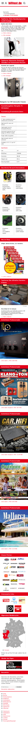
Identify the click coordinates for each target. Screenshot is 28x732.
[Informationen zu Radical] (6, 584)
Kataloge (5, 703)
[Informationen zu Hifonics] (22, 572)
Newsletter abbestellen (8, 689)
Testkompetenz (7, 697)
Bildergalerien (7, 702)
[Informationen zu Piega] (22, 580)
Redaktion (6, 698)
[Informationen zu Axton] (20, 559)
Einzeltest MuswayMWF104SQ (19, 186)
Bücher (5, 695)
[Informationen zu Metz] (20, 575)
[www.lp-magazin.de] (10, 611)
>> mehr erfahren (6, 276)
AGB (4, 714)
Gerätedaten (6, 700)
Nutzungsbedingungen (9, 721)
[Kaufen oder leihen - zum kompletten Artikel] (14, 47)
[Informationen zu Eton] (12, 567)
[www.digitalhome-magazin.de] (6, 603)
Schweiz (6, 650)
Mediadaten (6, 713)
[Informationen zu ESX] (6, 568)
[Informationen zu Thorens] (22, 584)
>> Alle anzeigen (6, 35)
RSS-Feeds (6, 705)
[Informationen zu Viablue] (6, 589)
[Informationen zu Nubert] (14, 580)
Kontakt (5, 719)
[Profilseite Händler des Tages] (14, 665)
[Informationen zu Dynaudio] (14, 563)
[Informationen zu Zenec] (21, 588)
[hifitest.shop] (18, 611)
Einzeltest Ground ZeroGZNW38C (6, 209)
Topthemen (6, 706)
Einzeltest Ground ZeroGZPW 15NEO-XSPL (6, 187)
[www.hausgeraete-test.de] (14, 603)
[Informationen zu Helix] (14, 572)
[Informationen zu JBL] (6, 576)
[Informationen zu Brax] (6, 564)
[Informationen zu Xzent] (13, 588)
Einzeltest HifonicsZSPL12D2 (19, 209)
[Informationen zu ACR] (6, 560)
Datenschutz (6, 716)
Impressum (6, 711)
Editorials (5, 708)
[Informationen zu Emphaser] (22, 564)
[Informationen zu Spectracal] (14, 584)
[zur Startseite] (15, 3)
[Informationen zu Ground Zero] (6, 572)
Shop (4, 693)
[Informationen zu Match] (12, 575)
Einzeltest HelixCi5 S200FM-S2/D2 (6, 231)
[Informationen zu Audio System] (13, 560)
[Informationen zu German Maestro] (20, 567)
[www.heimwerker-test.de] (22, 603)
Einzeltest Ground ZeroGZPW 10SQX (20, 230)
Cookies (5, 717)
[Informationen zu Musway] (6, 580)
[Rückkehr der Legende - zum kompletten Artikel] (14, 88)
